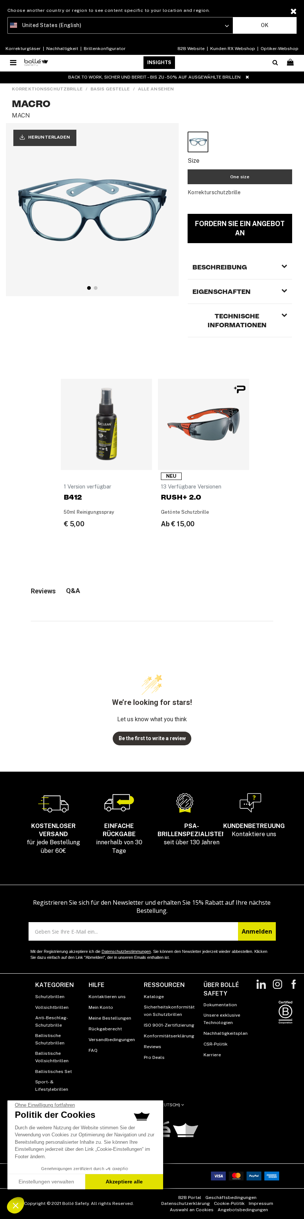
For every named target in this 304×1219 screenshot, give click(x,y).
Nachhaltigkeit (62, 48)
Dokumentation (220, 1004)
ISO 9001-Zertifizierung (169, 1025)
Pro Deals (154, 1057)
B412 (73, 497)
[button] (15, 1205)
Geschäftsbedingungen (231, 1197)
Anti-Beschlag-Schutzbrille (51, 1021)
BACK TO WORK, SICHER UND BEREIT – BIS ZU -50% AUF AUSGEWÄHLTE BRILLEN (154, 77)
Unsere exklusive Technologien (222, 1019)
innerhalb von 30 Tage (119, 838)
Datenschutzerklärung (185, 1203)
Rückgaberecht (105, 1028)
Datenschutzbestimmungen (126, 951)
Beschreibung (219, 267)
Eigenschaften (221, 291)
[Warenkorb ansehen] (291, 62)
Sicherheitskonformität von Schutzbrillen (169, 1010)
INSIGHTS (159, 62)
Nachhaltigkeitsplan (226, 1033)
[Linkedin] (261, 988)
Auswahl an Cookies (192, 1209)
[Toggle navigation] (14, 62)
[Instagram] (277, 988)
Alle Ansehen (156, 89)
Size (193, 160)
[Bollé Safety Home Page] (36, 62)
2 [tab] (96, 288)
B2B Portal (189, 1197)
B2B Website (192, 48)
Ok (264, 25)
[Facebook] (293, 988)
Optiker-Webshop (279, 48)
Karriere (212, 1054)
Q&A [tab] (73, 590)
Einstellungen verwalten (46, 1182)
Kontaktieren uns (107, 996)
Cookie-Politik (229, 1203)
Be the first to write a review (152, 738)
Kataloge (154, 996)
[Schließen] (247, 77)
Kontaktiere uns (254, 830)
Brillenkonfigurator (104, 48)
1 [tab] (89, 288)
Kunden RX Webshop (232, 48)
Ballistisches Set (53, 1071)
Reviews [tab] (43, 591)
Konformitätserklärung (169, 1036)
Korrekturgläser (24, 48)
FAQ (93, 1050)
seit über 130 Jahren (192, 834)
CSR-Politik (216, 1044)
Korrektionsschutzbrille (47, 89)
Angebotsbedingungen (243, 1209)
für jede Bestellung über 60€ (53, 838)
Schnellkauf (106, 460)
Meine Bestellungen (110, 1018)
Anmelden (257, 931)
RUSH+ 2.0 (181, 497)
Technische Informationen (237, 320)
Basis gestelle (110, 89)
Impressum (261, 1203)
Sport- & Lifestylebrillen (51, 1085)
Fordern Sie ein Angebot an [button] (240, 228)
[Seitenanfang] (294, 1204)
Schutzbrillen (50, 996)
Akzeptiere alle (124, 1182)
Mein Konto (101, 1007)
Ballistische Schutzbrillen (50, 1039)
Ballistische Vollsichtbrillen (52, 1057)
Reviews (152, 1046)
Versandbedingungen (112, 1039)
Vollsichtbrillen (52, 1007)
